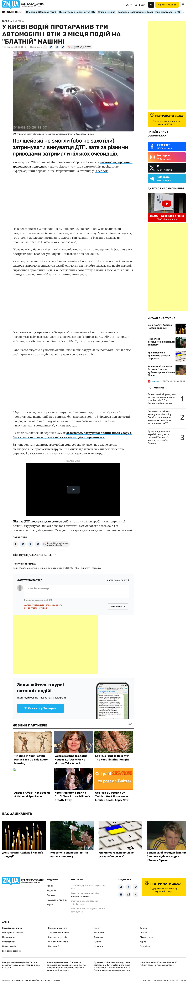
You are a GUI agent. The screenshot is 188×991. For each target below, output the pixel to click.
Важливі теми (11, 12)
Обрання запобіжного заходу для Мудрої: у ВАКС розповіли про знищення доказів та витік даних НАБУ (160, 417)
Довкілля (98, 937)
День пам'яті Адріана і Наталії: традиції (160, 326)
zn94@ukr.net (77, 904)
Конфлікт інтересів (57, 937)
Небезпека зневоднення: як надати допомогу (162, 341)
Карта (50, 904)
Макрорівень (8, 937)
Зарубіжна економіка (58, 932)
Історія (143, 932)
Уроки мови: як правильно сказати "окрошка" (159, 355)
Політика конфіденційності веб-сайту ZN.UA (164, 981)
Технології (99, 932)
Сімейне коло (146, 937)
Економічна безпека (58, 942)
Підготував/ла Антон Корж (32, 554)
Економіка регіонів (11, 951)
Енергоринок (8, 942)
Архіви (50, 886)
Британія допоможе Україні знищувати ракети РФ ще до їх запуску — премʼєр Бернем (159, 437)
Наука (97, 928)
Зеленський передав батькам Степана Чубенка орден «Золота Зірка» (161, 371)
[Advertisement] (55, 644)
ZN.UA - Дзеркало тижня (167, 215)
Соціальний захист (57, 928)
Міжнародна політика (13, 932)
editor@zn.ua (77, 911)
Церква (97, 942)
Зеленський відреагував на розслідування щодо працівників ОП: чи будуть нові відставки (162, 399)
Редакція (51, 890)
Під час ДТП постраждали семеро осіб (40, 521)
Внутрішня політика (12, 928)
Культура (98, 946)
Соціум (143, 928)
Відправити (118, 606)
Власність (145, 946)
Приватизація (9, 946)
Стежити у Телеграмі (42, 708)
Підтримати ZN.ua (167, 5)
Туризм (143, 942)
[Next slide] (183, 11)
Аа (151, 5)
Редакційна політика (57, 900)
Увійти (142, 5)
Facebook (101, 171)
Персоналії (53, 946)
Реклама (51, 895)
